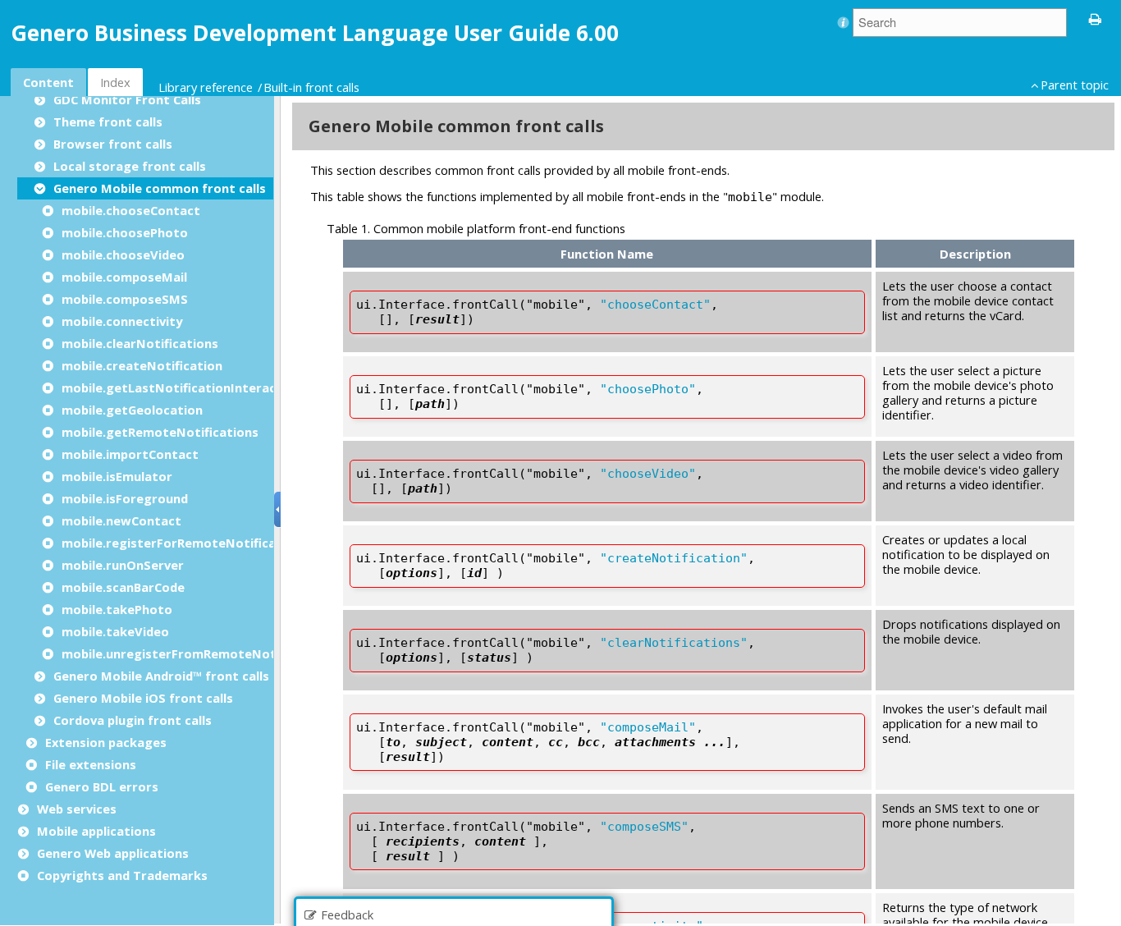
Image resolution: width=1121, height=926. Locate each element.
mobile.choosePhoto (125, 232)
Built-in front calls (311, 87)
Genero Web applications (113, 853)
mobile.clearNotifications (140, 343)
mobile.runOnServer (123, 565)
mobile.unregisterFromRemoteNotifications (198, 653)
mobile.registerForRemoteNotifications (185, 542)
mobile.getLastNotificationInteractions (185, 387)
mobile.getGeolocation (132, 409)
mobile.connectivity (122, 321)
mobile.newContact (121, 520)
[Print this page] (1096, 18)
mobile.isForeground (125, 498)
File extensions (90, 764)
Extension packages (106, 742)
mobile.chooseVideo (123, 254)
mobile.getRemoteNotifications (160, 432)
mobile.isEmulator (117, 476)
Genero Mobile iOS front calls (143, 698)
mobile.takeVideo (115, 631)
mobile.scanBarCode (123, 587)
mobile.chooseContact (131, 210)
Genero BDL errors (101, 786)
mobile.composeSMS (125, 299)
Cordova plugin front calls (132, 720)
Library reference (205, 87)
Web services (77, 808)
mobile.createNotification (142, 365)
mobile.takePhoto (117, 609)
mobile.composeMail (124, 276)
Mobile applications (96, 831)
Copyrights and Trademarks (122, 875)
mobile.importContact (130, 454)
